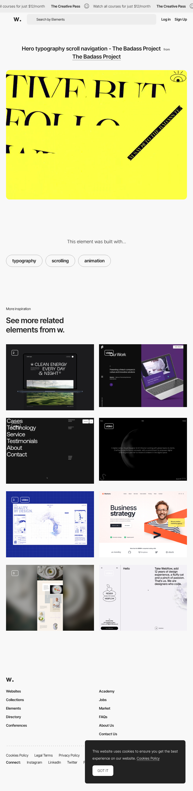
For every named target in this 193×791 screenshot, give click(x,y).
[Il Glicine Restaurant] (50, 598)
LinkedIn (54, 762)
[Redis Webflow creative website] (143, 598)
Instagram (34, 762)
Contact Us (108, 734)
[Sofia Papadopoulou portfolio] (143, 449)
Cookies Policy (17, 755)
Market (104, 708)
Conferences (16, 725)
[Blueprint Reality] (50, 524)
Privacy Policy (69, 755)
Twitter (72, 762)
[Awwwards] (17, 19)
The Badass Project (96, 56)
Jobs (103, 700)
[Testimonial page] (50, 451)
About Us (106, 725)
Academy (107, 691)
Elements (13, 708)
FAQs (103, 717)
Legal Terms (43, 755)
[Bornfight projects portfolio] (143, 375)
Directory (13, 717)
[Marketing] (143, 524)
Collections (15, 700)
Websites (13, 691)
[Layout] (50, 377)
